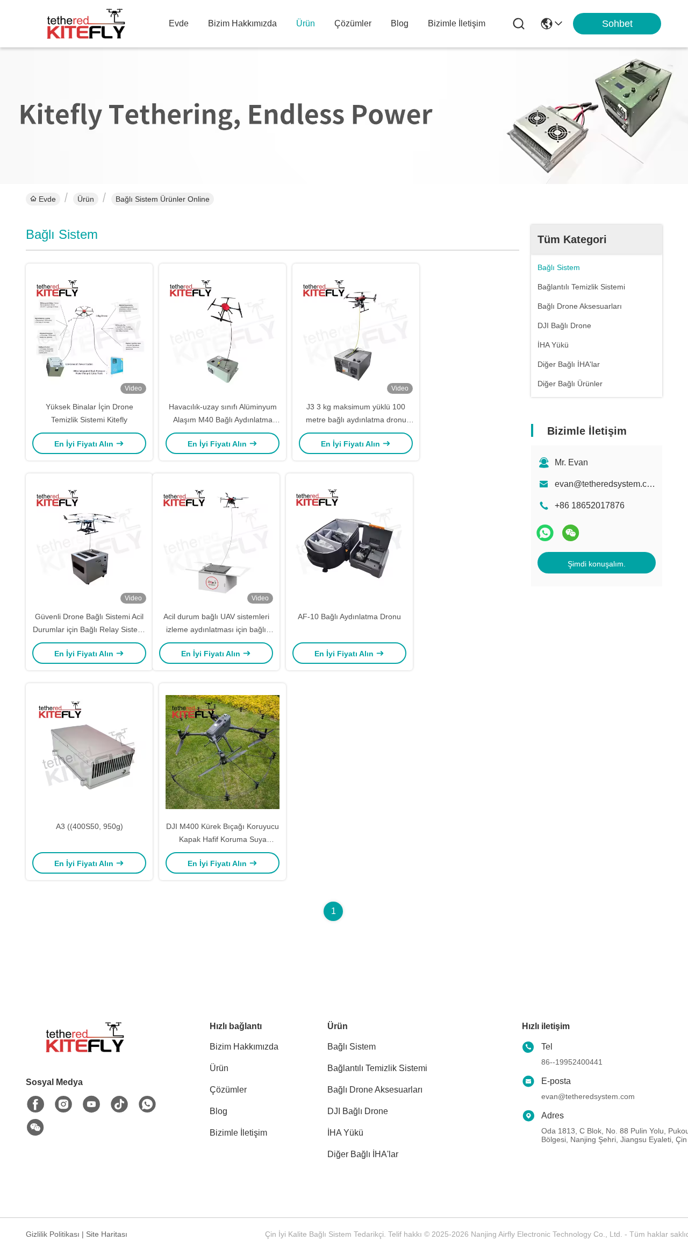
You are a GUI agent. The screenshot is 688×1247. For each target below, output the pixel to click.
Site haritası (106, 1234)
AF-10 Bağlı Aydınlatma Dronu (349, 616)
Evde (179, 23)
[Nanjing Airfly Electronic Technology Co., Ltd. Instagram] (63, 1104)
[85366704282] (147, 1104)
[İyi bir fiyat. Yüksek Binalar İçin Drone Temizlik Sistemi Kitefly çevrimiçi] (89, 332)
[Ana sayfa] (85, 1050)
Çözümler (352, 23)
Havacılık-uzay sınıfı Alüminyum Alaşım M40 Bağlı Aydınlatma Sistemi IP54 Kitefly (223, 419)
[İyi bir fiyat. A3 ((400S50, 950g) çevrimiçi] (89, 751)
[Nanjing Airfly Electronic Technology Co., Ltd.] (86, 24)
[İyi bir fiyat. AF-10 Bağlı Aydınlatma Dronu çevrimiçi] (349, 542)
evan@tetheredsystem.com (606, 483)
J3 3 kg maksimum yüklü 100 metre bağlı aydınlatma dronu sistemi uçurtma (356, 419)
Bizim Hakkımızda (242, 23)
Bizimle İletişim (456, 23)
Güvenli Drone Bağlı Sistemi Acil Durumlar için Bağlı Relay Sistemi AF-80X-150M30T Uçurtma (89, 629)
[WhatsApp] (545, 533)
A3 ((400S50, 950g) (89, 826)
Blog (399, 23)
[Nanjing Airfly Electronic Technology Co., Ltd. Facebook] (35, 1104)
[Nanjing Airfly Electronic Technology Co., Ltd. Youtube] (91, 1104)
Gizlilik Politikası (53, 1234)
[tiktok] (119, 1104)
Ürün (305, 23)
